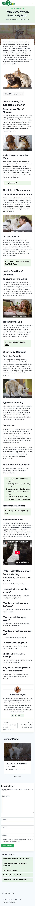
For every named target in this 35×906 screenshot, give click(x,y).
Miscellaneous (15, 8)
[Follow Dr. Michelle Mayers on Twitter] (16, 715)
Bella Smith (10, 769)
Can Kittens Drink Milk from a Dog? (15, 879)
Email (4, 827)
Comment (6, 796)
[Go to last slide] (6, 759)
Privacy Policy (7, 899)
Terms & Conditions (9, 902)
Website (4, 835)
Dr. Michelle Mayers (13, 19)
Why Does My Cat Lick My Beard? (26, 724)
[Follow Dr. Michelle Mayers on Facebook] (12, 715)
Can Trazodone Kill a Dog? (12, 875)
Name (4, 819)
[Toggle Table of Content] (20, 94)
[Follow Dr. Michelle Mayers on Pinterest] (22, 715)
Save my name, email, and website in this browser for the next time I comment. (18, 840)
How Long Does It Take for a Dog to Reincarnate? (14, 864)
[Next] (28, 759)
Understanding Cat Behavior (19, 489)
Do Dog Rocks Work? (10, 870)
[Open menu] (31, 3)
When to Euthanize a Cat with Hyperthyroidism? (9, 725)
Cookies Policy (17, 899)
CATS (22, 8)
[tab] (14, 776)
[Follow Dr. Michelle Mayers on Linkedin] (19, 715)
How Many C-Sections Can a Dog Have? (16, 858)
